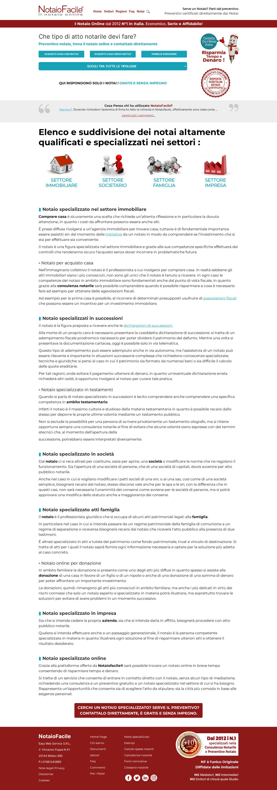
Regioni (121, 11)
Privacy (59, 768)
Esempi (129, 743)
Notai (140, 11)
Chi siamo (97, 743)
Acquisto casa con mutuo (61, 54)
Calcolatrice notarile (138, 755)
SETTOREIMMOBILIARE (61, 182)
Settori (108, 11)
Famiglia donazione (164, 54)
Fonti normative (135, 761)
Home (97, 11)
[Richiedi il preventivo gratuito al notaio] (215, 82)
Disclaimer (46, 774)
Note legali (46, 768)
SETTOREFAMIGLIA (164, 182)
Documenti (98, 749)
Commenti (97, 767)
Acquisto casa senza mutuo (112, 54)
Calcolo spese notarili (139, 749)
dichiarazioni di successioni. (148, 325)
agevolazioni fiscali (219, 298)
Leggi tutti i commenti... (138, 115)
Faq (132, 11)
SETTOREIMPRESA (215, 182)
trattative (114, 234)
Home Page (98, 737)
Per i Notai (97, 773)
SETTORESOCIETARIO (113, 182)
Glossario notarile (136, 767)
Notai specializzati (136, 737)
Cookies (44, 780)
